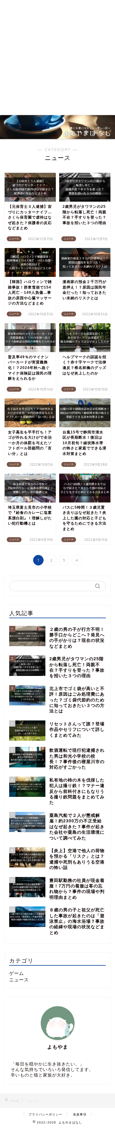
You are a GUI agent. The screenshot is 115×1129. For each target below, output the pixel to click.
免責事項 (79, 1114)
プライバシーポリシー (45, 1114)
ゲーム (16, 973)
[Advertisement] (57, 57)
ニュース (19, 979)
